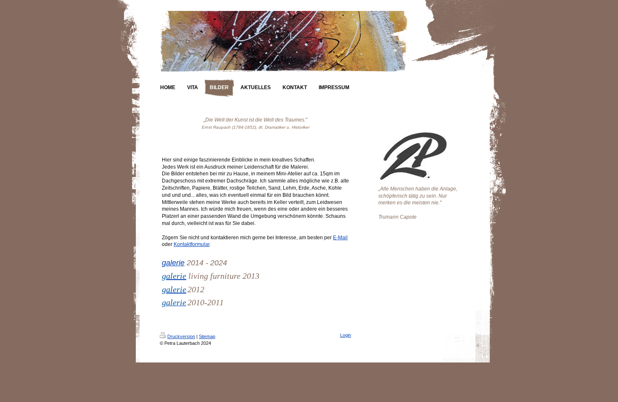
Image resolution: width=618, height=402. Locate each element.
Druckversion (181, 336)
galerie (173, 263)
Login (345, 335)
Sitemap (207, 336)
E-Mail (340, 238)
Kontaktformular (191, 244)
